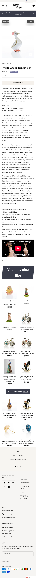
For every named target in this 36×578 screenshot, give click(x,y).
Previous (6, 21)
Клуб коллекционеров (7, 509)
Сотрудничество (7, 523)
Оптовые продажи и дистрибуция (8, 532)
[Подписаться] (31, 553)
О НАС (22, 492)
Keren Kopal (6, 64)
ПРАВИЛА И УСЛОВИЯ (24, 497)
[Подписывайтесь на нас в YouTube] (9, 487)
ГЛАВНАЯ (23, 479)
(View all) (25, 392)
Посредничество (7, 527)
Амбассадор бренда (9, 537)
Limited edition (25, 483)
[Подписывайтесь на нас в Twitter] (9, 483)
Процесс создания (8, 514)
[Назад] (3, 60)
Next (30, 21)
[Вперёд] (33, 60)
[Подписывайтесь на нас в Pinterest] (4, 487)
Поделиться (6, 261)
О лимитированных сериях (8, 519)
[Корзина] (33, 6)
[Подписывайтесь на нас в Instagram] (13, 483)
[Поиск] (7, 6)
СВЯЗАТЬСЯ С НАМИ (25, 488)
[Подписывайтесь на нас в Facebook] (4, 483)
